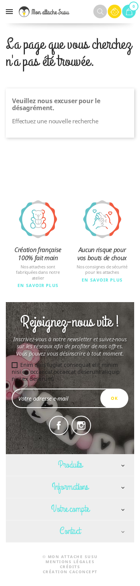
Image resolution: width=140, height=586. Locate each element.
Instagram (81, 425)
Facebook (59, 425)
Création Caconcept (70, 571)
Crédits (70, 566)
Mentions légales (70, 561)
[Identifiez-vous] (114, 11)
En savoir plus (38, 285)
